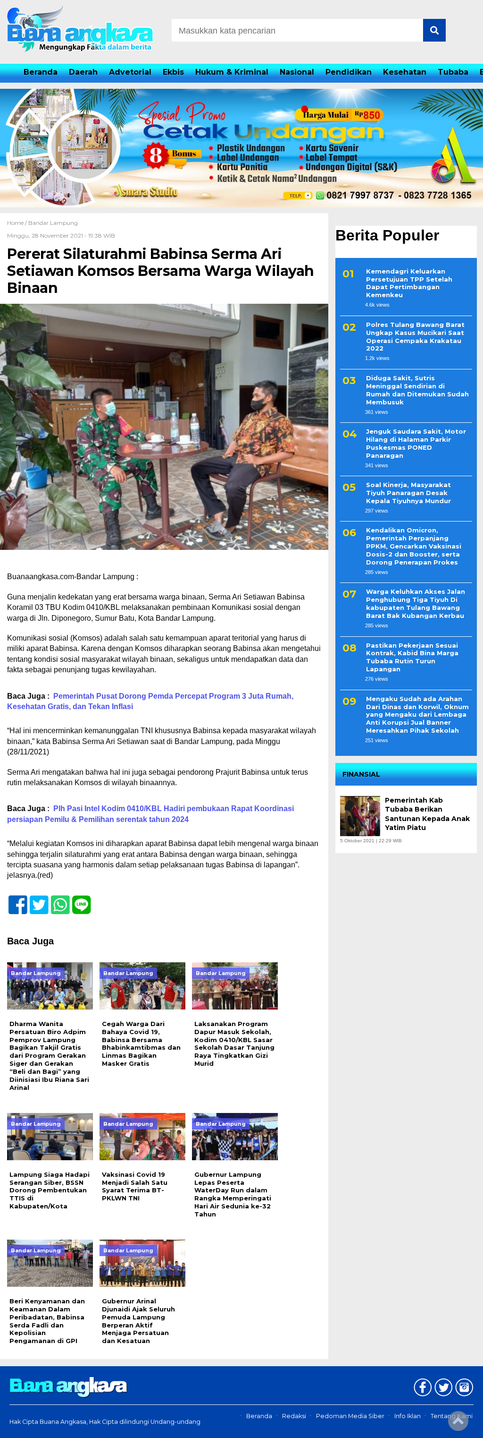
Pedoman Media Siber (350, 1416)
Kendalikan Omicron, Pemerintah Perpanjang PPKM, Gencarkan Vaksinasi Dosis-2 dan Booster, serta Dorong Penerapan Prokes (413, 546)
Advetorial (130, 72)
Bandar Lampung (53, 222)
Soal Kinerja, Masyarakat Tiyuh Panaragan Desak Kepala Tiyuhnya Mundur (408, 493)
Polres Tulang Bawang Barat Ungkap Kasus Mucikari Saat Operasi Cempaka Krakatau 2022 (415, 336)
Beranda (41, 72)
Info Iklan (407, 1416)
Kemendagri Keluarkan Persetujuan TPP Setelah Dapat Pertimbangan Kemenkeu (409, 283)
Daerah (83, 72)
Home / (17, 222)
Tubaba (453, 72)
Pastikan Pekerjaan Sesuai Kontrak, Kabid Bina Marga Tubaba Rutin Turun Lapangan (412, 657)
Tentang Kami (452, 1416)
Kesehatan (404, 72)
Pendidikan (348, 72)
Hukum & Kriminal (231, 72)
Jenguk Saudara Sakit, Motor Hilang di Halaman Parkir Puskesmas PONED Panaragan (416, 443)
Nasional (297, 72)
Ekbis (173, 72)
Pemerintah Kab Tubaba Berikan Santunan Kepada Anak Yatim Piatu (427, 814)
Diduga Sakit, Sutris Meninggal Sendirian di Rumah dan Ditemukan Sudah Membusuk (417, 390)
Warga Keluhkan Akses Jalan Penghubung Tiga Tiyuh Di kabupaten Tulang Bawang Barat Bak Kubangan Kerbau (415, 603)
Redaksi (294, 1416)
